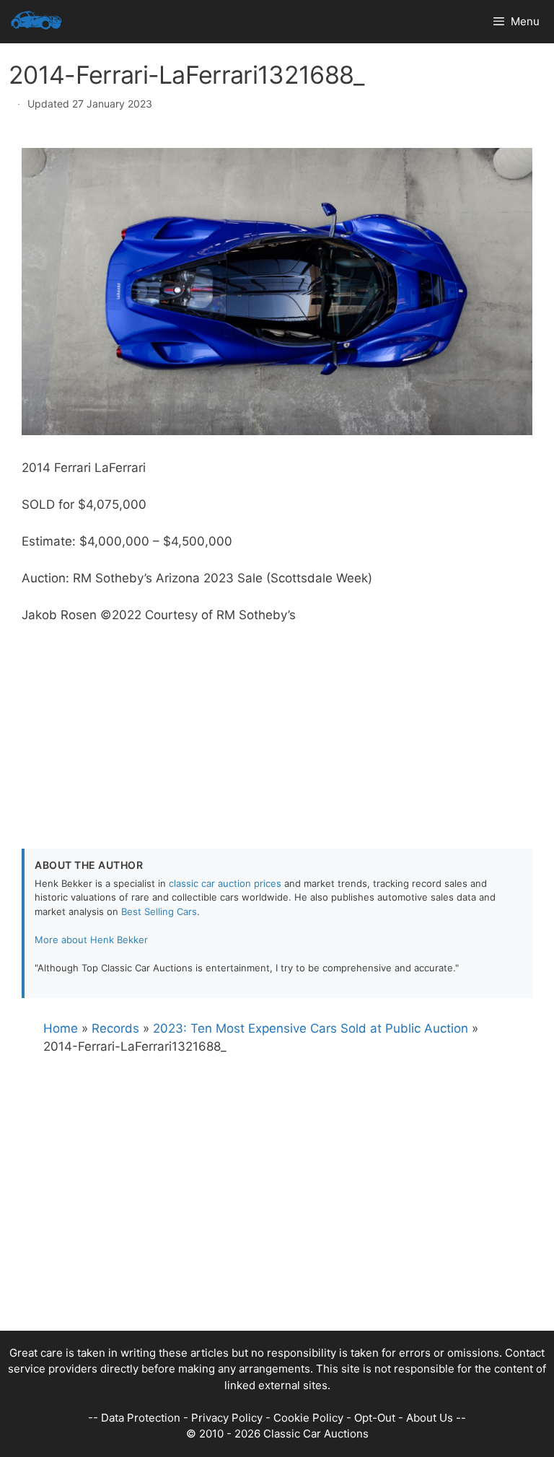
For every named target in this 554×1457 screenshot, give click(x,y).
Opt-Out (374, 1418)
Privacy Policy (227, 1418)
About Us (429, 1418)
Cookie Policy (308, 1418)
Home (60, 1028)
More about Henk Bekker (91, 939)
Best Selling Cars (159, 911)
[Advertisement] (277, 726)
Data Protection (140, 1418)
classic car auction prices (225, 883)
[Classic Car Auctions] (36, 21)
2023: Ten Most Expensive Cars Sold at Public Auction (310, 1028)
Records (115, 1028)
